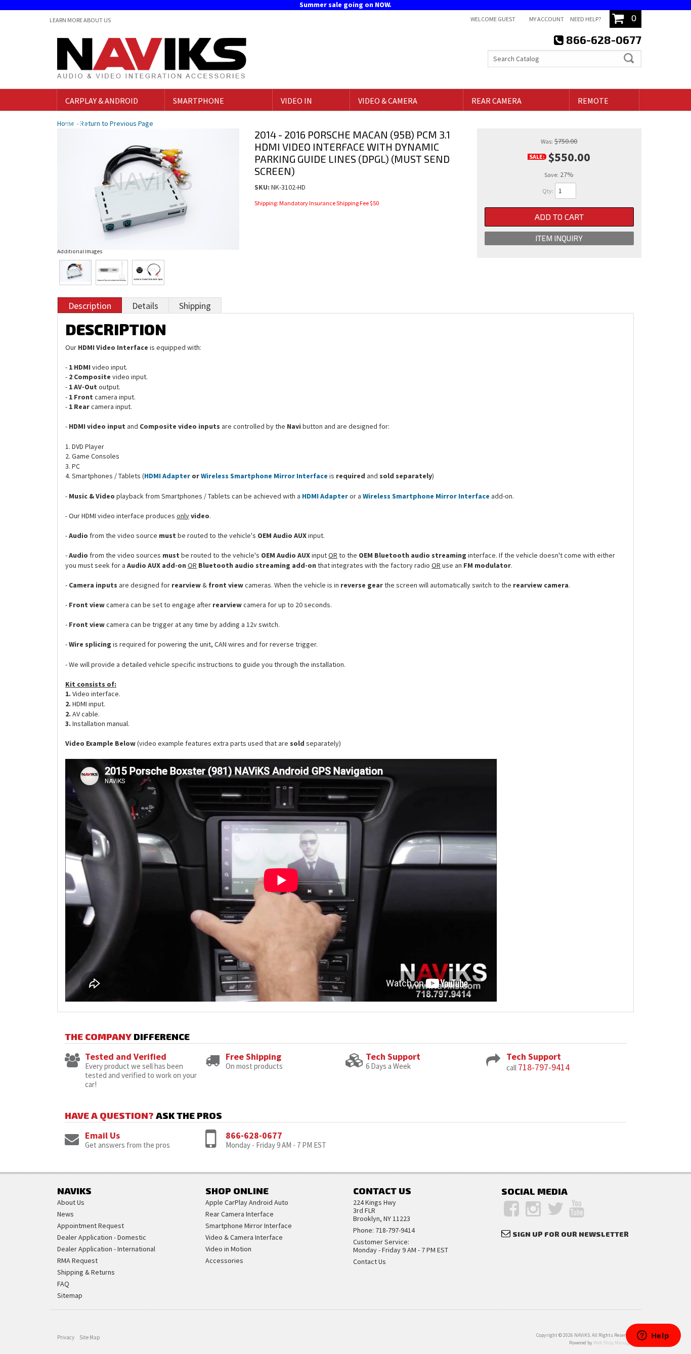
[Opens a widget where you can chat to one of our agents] (653, 1336)
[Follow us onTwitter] (555, 1209)
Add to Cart (559, 216)
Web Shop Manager (613, 1342)
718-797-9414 (544, 1067)
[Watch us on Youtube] (576, 1209)
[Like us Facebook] (511, 1209)
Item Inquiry (559, 238)
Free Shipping (253, 1056)
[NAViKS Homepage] (151, 59)
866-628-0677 (254, 1135)
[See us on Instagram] (533, 1209)
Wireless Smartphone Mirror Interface (264, 475)
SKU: (262, 187)
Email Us (102, 1135)
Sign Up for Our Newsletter (570, 1234)
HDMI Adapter (167, 475)
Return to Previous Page (116, 123)
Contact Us (369, 1261)
